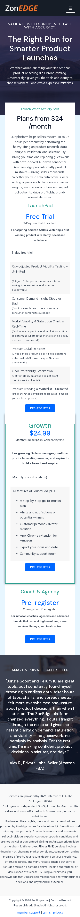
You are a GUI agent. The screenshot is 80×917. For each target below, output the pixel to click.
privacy (58, 912)
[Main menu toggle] (70, 8)
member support (28, 912)
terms (47, 912)
